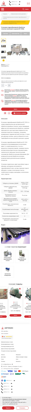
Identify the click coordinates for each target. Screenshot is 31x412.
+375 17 (15, 4)
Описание (5, 33)
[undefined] (4, 60)
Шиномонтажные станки (7, 342)
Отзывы (3, 361)
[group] (18, 49)
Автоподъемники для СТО (7, 346)
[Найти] (23, 9)
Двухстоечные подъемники (7, 348)
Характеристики (15, 33)
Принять (8, 408)
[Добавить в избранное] (5, 113)
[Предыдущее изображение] (11, 293)
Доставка (3, 356)
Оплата (14, 95)
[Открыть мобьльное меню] (2, 9)
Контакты (18, 361)
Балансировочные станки (7, 344)
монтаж (13, 100)
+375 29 (10, 380)
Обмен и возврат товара (21, 356)
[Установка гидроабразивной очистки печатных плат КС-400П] (15, 294)
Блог (17, 359)
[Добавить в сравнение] (9, 113)
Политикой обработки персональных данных (14, 399)
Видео (25, 33)
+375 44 (15, 1)
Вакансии (18, 354)
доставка (12, 89)
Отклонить (22, 408)
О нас (2, 359)
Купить (15, 109)
